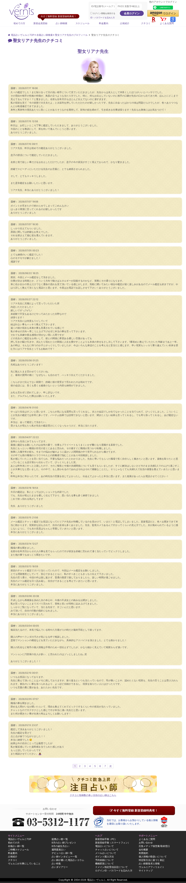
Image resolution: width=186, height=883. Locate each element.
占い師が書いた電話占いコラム (68, 860)
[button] (163, 13)
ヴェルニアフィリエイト (151, 867)
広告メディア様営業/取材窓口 (154, 846)
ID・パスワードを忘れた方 (102, 17)
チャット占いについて (106, 849)
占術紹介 (124, 23)
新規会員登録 (40, 23)
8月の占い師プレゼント (64, 842)
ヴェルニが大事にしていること (24, 863)
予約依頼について (104, 860)
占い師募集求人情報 (149, 863)
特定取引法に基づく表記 (151, 860)
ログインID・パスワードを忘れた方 (113, 870)
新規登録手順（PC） (106, 839)
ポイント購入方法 (104, 856)
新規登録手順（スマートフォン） (112, 842)
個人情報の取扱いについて (153, 856)
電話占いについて (104, 846)
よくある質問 (167, 23)
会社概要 (143, 849)
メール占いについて (105, 853)
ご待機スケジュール (18, 849)
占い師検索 (61, 23)
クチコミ (145, 23)
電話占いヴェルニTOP (19, 839)
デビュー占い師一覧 (62, 853)
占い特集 (56, 863)
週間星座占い (59, 849)
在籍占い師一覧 (16, 846)
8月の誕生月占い (60, 846)
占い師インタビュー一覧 (64, 856)
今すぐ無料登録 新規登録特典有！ (135, 810)
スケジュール (83, 23)
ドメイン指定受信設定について (111, 867)
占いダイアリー (60, 867)
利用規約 (143, 853)
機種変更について (104, 863)
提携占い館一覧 (60, 839)
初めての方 (19, 23)
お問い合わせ (146, 842)
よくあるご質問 (147, 839)
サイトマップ (146, 870)
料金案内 (103, 23)
